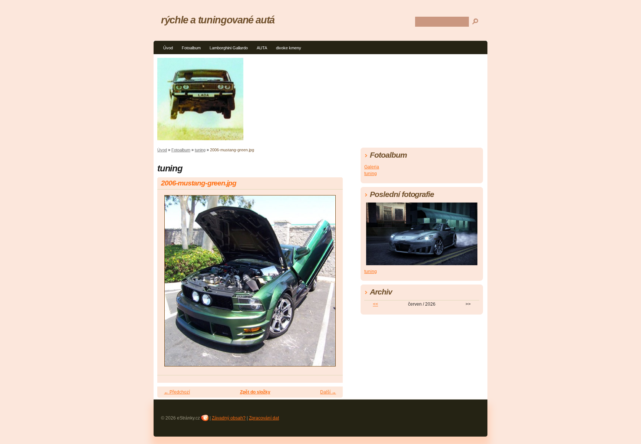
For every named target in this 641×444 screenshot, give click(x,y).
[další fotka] (330, 284)
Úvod (168, 48)
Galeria (371, 167)
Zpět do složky (255, 392)
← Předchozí (177, 392)
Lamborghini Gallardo (229, 48)
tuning (200, 150)
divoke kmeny (288, 48)
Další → (328, 392)
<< (375, 304)
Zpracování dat (264, 418)
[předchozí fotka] (169, 284)
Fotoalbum (191, 48)
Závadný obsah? (229, 418)
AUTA (262, 48)
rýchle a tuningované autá (218, 20)
